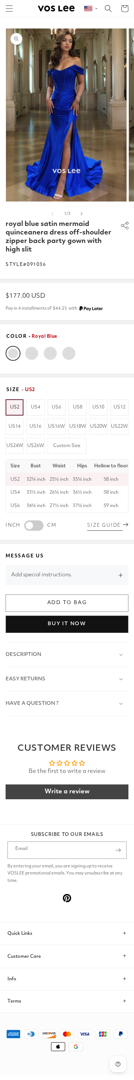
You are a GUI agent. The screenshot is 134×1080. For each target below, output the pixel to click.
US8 (77, 407)
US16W (56, 426)
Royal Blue (13, 353)
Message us (25, 556)
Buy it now (67, 623)
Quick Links (19, 933)
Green (50, 353)
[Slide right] (81, 213)
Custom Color (68, 353)
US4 (35, 407)
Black (31, 353)
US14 (14, 426)
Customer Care (24, 956)
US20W (98, 426)
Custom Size (66, 445)
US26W (35, 445)
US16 (35, 426)
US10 (98, 407)
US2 (14, 407)
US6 (56, 407)
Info (11, 979)
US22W (119, 426)
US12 (119, 407)
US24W (14, 445)
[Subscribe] (118, 850)
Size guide (105, 525)
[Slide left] (52, 213)
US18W (77, 426)
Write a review (67, 792)
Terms (14, 1001)
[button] (9, 8)
